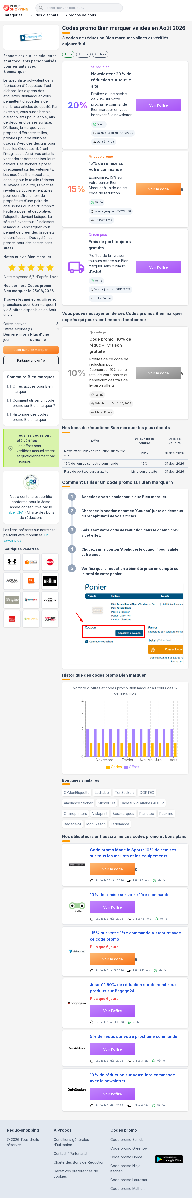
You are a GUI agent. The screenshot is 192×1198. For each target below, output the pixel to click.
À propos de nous (81, 15)
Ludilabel (102, 792)
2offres (100, 54)
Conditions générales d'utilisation (71, 1142)
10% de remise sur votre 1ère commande (130, 894)
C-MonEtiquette (77, 792)
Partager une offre (31, 360)
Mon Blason (96, 824)
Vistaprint (100, 813)
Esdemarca (120, 824)
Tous (68, 54)
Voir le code (158, 189)
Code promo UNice (126, 1157)
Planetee (147, 813)
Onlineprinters (75, 813)
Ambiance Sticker (78, 803)
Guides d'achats (44, 15)
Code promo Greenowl (129, 1148)
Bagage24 (72, 824)
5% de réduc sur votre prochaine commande (134, 1036)
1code (83, 54)
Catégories (13, 15)
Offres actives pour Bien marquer (33, 389)
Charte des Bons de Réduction (79, 1162)
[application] (125, 733)
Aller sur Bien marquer (31, 350)
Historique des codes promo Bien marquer (30, 417)
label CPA (16, 512)
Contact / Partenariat (71, 1153)
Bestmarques (123, 813)
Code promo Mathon (127, 1188)
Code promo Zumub (127, 1139)
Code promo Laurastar (129, 1180)
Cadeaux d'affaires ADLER (142, 803)
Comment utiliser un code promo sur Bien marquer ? (34, 403)
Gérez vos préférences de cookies (76, 1173)
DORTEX (147, 792)
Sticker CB (106, 803)
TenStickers (125, 792)
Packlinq (167, 813)
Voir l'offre (158, 105)
